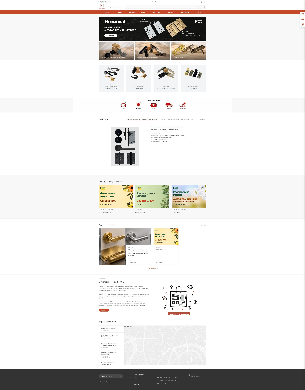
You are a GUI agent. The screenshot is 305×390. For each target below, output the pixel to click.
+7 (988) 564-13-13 (105, 339)
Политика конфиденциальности (196, 375)
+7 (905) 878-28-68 (104, 2)
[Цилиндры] (193, 73)
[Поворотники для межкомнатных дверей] (116, 51)
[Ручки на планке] (188, 51)
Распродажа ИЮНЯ (177, 212)
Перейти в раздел (201, 321)
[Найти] (204, 7)
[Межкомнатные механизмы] (166, 73)
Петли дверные (138, 89)
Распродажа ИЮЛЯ (140, 212)
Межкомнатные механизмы (166, 89)
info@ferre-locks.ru (138, 378)
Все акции (203, 181)
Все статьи (203, 225)
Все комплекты (202, 119)
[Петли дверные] (138, 73)
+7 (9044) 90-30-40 (105, 347)
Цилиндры (193, 89)
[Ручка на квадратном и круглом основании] (111, 73)
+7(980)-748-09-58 (105, 357)
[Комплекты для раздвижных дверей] (152, 51)
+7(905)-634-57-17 (105, 356)
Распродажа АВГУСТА (105, 212)
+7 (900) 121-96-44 (105, 330)
